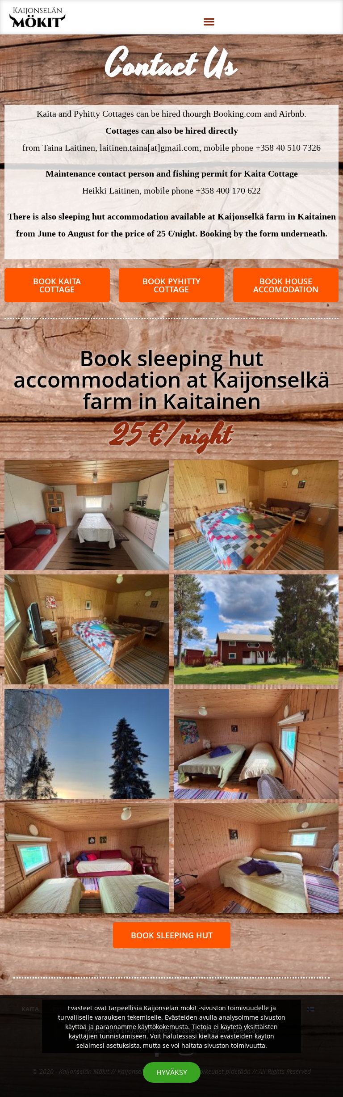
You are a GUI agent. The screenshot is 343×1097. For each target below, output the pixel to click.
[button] (209, 21)
